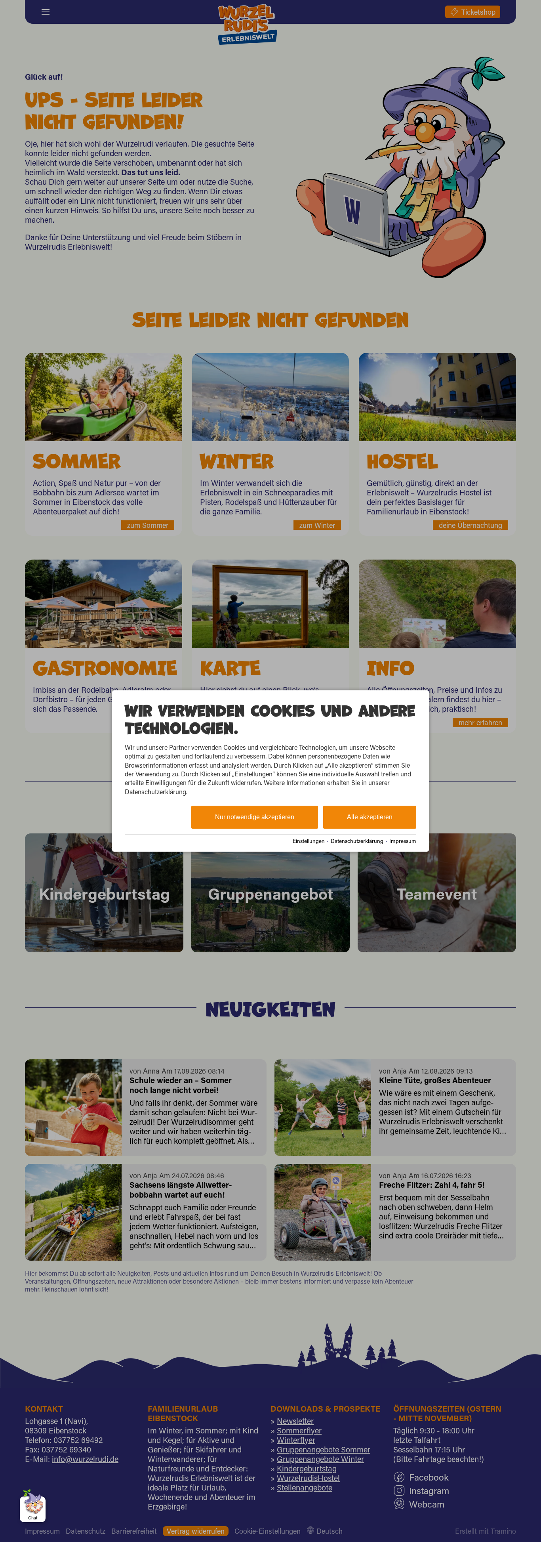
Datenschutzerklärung (357, 841)
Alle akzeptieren (369, 817)
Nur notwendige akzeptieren (254, 817)
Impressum (402, 841)
